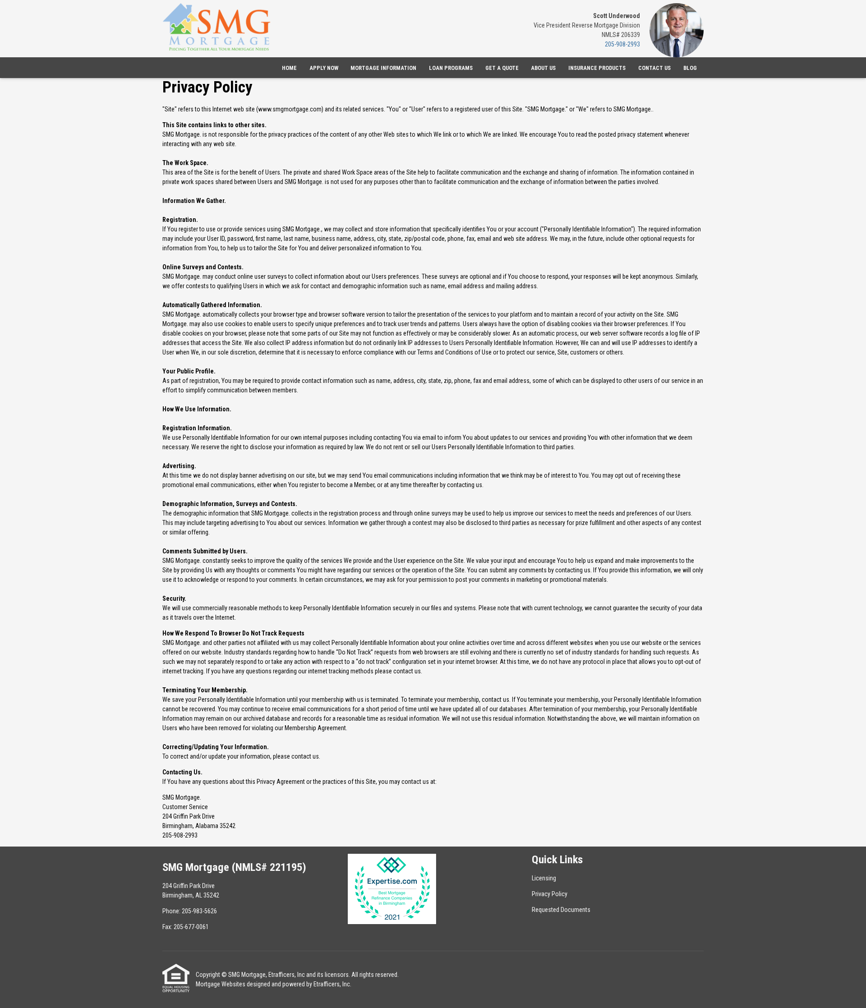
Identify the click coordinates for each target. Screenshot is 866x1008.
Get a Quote (502, 67)
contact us (407, 671)
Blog (690, 67)
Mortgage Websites (220, 984)
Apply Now (323, 67)
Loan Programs (451, 67)
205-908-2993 (622, 44)
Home (289, 67)
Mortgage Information (383, 67)
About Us (543, 67)
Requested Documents (561, 909)
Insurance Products (597, 67)
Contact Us (654, 67)
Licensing (544, 878)
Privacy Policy (549, 894)
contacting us (464, 484)
